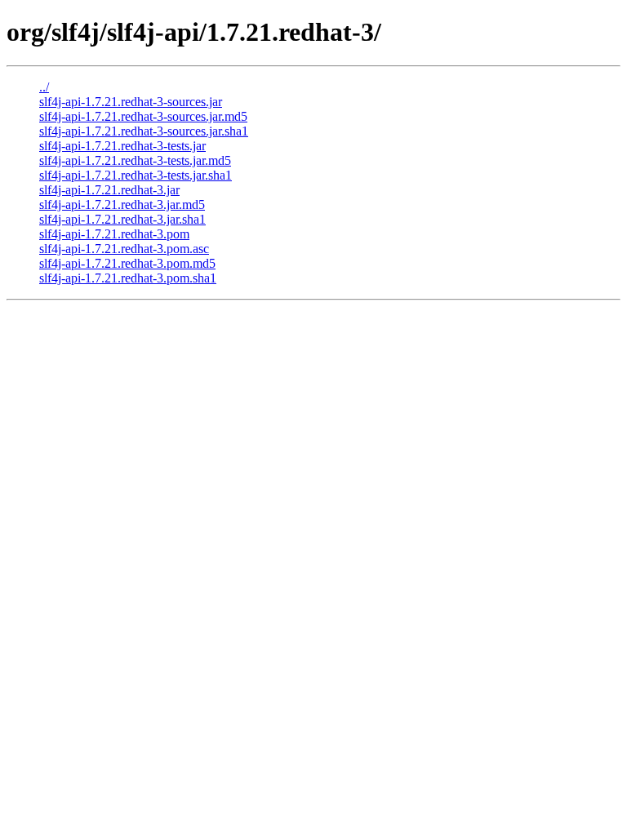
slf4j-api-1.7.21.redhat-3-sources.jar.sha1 (143, 131)
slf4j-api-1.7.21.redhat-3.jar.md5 (122, 204)
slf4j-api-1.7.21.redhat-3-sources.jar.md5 (143, 116)
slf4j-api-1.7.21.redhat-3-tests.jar (122, 146)
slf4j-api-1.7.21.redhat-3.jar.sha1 (122, 219)
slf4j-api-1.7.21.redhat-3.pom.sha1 (127, 278)
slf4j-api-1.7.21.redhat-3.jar (109, 190)
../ (44, 87)
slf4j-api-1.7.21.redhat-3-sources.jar (130, 102)
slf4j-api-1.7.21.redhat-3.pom (114, 234)
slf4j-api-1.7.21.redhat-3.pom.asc (124, 249)
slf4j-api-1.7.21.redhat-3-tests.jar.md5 (135, 160)
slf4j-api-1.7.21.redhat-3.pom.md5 (127, 263)
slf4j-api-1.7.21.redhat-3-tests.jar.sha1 (135, 175)
